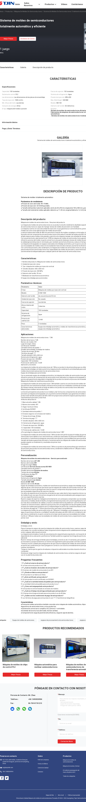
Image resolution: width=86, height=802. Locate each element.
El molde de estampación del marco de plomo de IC (71, 771)
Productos (9, 11)
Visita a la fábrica (43, 763)
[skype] (30, 709)
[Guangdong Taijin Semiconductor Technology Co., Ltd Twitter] (7, 778)
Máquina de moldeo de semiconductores (28, 11)
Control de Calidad (43, 767)
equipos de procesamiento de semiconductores (57, 620)
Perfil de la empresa (43, 759)
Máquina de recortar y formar (71, 766)
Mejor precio (8, 39)
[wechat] (24, 709)
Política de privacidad (74, 795)
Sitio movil (61, 795)
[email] (12, 709)
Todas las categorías (69, 776)
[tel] (36, 709)
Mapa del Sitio (50, 795)
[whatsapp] (18, 709)
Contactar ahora (67, 741)
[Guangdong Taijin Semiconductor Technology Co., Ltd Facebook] (2, 778)
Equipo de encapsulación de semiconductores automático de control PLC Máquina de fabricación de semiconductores (41, 669)
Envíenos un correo (27, 39)
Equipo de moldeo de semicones (23, 620)
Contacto (40, 772)
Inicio (1, 11)
